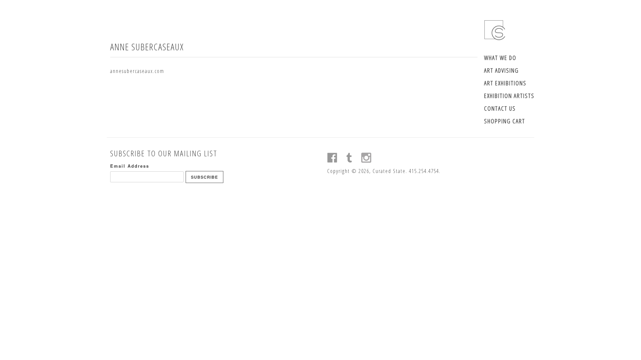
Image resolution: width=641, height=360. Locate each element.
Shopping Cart (504, 121)
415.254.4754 (424, 171)
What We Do (500, 58)
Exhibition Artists (509, 96)
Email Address (129, 166)
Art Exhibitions (505, 83)
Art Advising (501, 70)
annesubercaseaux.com (137, 71)
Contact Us (500, 108)
